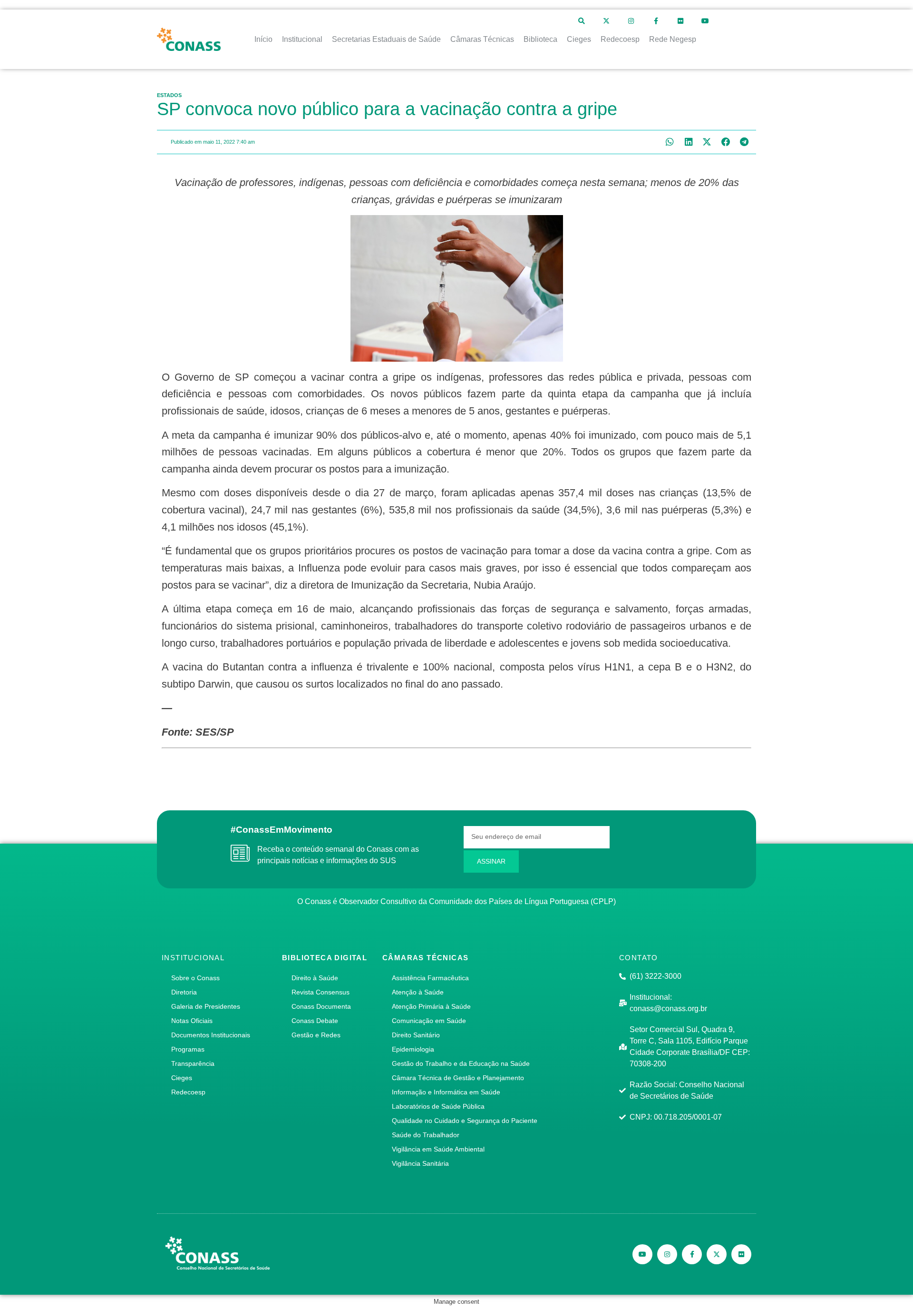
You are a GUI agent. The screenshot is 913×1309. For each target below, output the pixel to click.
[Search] (582, 21)
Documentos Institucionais (210, 1035)
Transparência (192, 1063)
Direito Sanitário (416, 1035)
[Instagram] (631, 21)
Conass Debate (314, 1020)
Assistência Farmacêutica (430, 978)
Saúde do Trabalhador (425, 1135)
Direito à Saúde (314, 978)
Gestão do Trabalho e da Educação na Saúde (461, 1063)
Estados (169, 95)
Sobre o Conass (195, 978)
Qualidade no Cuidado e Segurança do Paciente (464, 1120)
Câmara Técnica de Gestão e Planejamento (458, 1078)
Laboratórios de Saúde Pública (438, 1106)
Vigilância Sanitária (420, 1163)
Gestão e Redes (315, 1035)
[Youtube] (705, 21)
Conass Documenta (321, 1006)
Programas (187, 1049)
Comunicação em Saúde (429, 1020)
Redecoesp (188, 1092)
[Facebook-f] (656, 21)
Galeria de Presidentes (205, 1006)
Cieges (181, 1078)
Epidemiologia (413, 1049)
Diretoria (184, 992)
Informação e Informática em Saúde (446, 1092)
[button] (670, 142)
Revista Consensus (320, 992)
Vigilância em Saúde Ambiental (438, 1149)
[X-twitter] (606, 21)
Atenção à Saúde (418, 992)
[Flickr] (680, 21)
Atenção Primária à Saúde (431, 1006)
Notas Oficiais (192, 1020)
